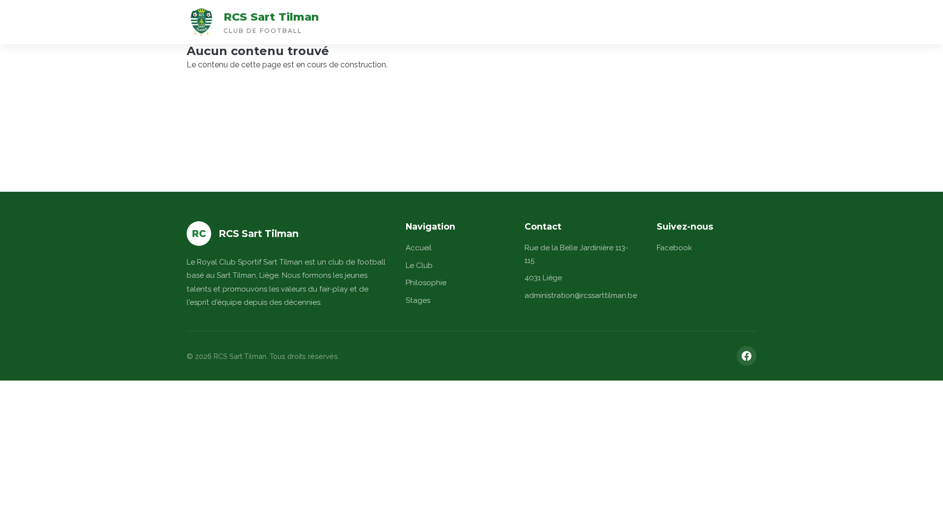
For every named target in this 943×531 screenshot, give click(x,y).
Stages (418, 300)
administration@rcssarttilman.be (581, 295)
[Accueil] (201, 22)
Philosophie (426, 282)
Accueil (419, 247)
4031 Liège (543, 277)
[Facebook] (746, 356)
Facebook (674, 247)
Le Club (419, 265)
